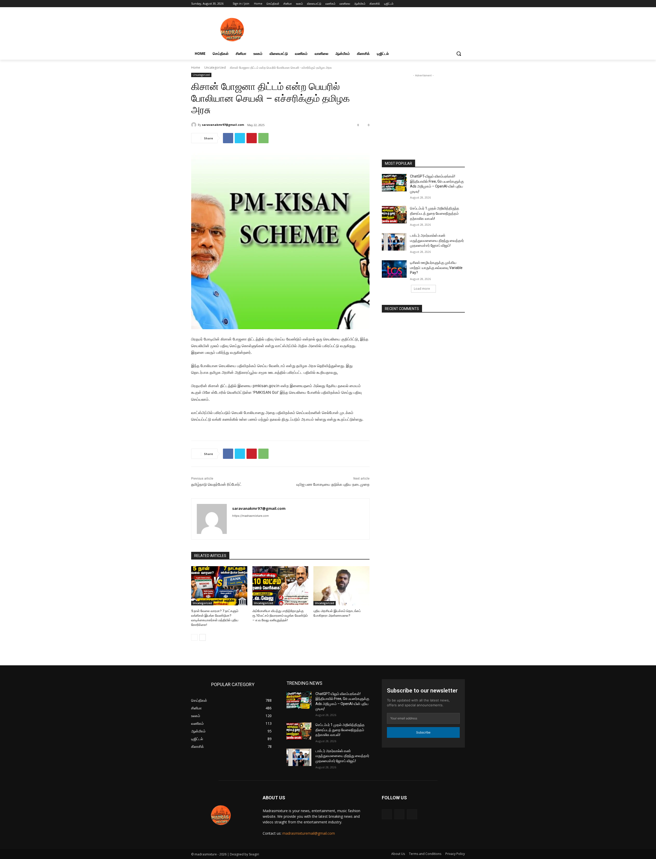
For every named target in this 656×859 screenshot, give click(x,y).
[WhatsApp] (263, 138)
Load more (422, 288)
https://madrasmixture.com (250, 516)
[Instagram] (455, 4)
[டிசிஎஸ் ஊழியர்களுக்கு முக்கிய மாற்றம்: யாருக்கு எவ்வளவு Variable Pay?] (394, 269)
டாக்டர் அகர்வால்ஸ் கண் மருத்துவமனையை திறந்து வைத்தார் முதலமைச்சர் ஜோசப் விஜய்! (437, 240)
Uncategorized (215, 67)
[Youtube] (462, 4)
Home (195, 67)
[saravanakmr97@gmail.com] (194, 124)
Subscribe (423, 732)
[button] (459, 53)
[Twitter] (240, 138)
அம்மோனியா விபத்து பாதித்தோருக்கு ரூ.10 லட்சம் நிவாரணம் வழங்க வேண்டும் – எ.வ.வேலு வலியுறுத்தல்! (280, 615)
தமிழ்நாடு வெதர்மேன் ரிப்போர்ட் (216, 484)
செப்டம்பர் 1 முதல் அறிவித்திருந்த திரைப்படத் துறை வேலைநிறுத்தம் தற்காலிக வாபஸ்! (434, 213)
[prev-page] (194, 637)
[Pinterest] (252, 138)
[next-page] (202, 637)
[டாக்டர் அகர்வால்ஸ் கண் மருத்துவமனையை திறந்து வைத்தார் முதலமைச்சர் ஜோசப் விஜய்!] (394, 242)
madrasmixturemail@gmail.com (308, 833)
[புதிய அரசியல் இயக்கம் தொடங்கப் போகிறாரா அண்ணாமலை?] (341, 585)
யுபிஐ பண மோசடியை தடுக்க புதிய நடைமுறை (333, 484)
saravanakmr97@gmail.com (223, 125)
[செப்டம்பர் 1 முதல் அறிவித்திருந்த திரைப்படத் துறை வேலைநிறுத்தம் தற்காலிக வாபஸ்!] (394, 214)
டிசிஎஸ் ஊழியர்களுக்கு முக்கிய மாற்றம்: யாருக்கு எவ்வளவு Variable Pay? (436, 268)
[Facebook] (448, 4)
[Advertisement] (423, 112)
